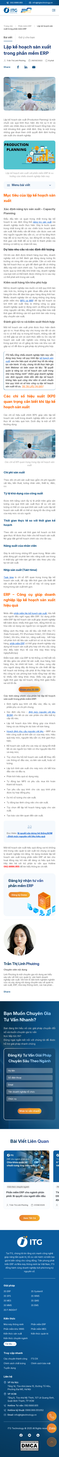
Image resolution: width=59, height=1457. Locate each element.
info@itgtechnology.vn (43, 3)
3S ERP (7, 1291)
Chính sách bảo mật (40, 1363)
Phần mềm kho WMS (14, 1329)
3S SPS (7, 1296)
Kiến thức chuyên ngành (18, 1187)
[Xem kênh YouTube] (29, 1435)
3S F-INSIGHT (10, 1310)
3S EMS (35, 1305)
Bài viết (8, 37)
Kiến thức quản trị (39, 1333)
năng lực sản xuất (42, 222)
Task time (9, 577)
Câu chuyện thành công (15, 1358)
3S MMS (8, 1305)
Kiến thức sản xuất (13, 1333)
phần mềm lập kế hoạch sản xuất (30, 613)
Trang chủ (8, 26)
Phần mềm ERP (25, 26)
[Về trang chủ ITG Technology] (29, 1241)
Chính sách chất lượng (15, 1363)
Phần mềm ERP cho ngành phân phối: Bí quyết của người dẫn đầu (26, 1194)
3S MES (7, 1300)
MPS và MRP (27, 300)
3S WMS (35, 1296)
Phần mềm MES (38, 1329)
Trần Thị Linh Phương (16, 60)
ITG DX (34, 1358)
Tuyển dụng (10, 1368)
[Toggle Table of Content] (30, 185)
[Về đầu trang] (52, 1442)
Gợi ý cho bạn (26, 37)
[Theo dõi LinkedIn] (38, 1435)
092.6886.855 (16, 3)
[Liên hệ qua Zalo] (52, 1428)
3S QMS (35, 1300)
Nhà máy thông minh (14, 1324)
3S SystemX (37, 1291)
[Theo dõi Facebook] (21, 1435)
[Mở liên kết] (52, 1416)
